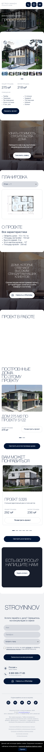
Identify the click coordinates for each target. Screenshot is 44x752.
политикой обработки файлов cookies (30, 746)
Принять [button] (22, 749)
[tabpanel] (5, 74)
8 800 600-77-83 (17, 673)
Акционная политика (22, 733)
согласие (28, 647)
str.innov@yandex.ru (24, 712)
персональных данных (13, 649)
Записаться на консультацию (22, 657)
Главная (4, 16)
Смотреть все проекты (22, 539)
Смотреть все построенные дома (22, 446)
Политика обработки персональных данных (22, 726)
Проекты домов (15, 16)
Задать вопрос (22, 573)
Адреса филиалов (22, 736)
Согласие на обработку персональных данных (22, 729)
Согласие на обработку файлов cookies (22, 731)
